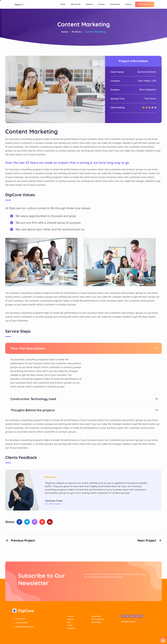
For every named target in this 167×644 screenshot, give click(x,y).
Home (64, 31)
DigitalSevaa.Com (142, 622)
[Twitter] (27, 522)
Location (115, 80)
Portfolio (76, 31)
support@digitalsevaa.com (24, 627)
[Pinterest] (34, 522)
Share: (10, 522)
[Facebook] (19, 522)
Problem (115, 89)
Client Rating (117, 107)
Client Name (117, 71)
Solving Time (117, 98)
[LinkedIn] (50, 522)
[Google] (42, 522)
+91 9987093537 (21, 623)
